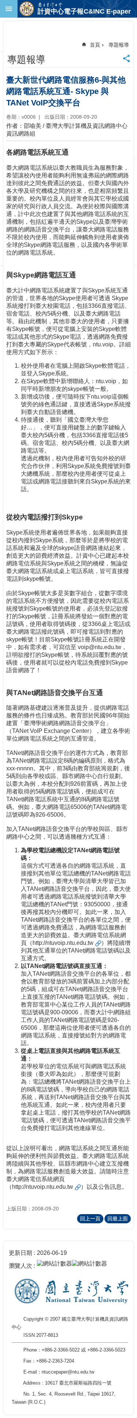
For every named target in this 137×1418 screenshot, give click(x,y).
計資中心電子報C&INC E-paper (84, 11)
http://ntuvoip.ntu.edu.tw (63, 943)
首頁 (95, 45)
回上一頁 (90, 1218)
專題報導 (119, 45)
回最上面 (117, 1218)
